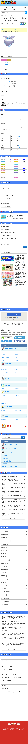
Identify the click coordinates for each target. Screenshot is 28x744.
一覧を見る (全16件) (6, 191)
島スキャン (3, 381)
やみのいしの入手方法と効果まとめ (9, 476)
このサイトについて (8, 727)
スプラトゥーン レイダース (7, 658)
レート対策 (16, 388)
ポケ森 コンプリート (6, 688)
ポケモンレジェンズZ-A (7, 666)
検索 (26, 12)
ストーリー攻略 (5, 591)
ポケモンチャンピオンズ (7, 669)
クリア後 (16, 360)
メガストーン (16, 400)
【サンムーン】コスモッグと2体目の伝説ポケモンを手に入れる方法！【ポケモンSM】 (12, 514)
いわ (9, 59)
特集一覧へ (24, 288)
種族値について (5, 152)
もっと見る (12, 518)
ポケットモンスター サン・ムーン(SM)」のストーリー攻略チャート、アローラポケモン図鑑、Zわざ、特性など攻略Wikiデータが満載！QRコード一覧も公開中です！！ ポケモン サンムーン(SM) (14, 717)
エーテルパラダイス (5, 357)
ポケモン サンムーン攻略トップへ (12, 426)
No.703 (6, 62)
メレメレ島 (4, 604)
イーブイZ (3, 375)
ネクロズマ (16, 372)
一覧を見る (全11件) (6, 206)
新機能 (3, 556)
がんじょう (4, 126)
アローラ (18, 332)
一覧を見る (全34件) (6, 198)
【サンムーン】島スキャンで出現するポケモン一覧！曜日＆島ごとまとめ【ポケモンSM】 (12, 506)
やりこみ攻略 (5, 601)
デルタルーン (4, 683)
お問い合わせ (11, 729)
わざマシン (3, 400)
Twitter (16, 729)
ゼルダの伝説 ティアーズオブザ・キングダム (11, 677)
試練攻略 (4, 547)
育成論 (2, 388)
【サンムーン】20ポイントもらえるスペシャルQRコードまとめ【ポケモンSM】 (12, 510)
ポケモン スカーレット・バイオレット (10, 674)
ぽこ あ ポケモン (5, 660)
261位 (19, 149)
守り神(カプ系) (4, 369)
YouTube (19, 729)
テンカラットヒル (5, 81)
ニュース (3, 585)
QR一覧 (4, 9)
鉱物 (2, 94)
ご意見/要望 (15, 727)
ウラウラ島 (16, 354)
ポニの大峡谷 (4, 85)
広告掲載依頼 (5, 729)
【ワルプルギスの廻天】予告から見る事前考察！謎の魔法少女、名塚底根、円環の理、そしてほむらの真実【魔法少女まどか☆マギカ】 (13, 617)
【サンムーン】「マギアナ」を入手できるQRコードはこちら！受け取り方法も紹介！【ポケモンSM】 (12, 501)
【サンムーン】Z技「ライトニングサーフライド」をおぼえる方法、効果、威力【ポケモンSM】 (12, 480)
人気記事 (14, 9)
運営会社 (17, 728)
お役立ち (4, 594)
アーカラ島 (3, 354)
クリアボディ (4, 117)
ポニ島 (15, 357)
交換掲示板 (16, 419)
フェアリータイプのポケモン (8, 232)
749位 (19, 138)
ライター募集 (22, 728)
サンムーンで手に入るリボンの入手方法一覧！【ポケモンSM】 (12, 496)
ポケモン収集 (5, 598)
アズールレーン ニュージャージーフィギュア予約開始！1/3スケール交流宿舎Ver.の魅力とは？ (13, 639)
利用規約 (19, 727)
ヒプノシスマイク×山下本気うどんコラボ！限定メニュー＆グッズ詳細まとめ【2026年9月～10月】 (13, 644)
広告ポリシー (12, 728)
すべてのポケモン (5, 226)
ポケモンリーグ (4, 360)
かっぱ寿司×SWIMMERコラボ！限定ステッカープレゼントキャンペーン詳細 (13, 634)
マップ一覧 (16, 395)
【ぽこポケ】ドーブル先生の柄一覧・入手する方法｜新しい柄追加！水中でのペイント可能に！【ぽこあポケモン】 (13, 623)
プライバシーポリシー (6, 728)
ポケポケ (4, 672)
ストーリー (14, 7)
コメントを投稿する (14, 314)
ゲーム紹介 (4, 544)
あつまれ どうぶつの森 (7, 680)
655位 (19, 142)
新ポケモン (3, 410)
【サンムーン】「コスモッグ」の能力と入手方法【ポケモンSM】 (12, 484)
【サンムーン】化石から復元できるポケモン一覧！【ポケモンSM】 (12, 492)
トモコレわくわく (5, 663)
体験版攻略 (4, 569)
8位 (18, 145)
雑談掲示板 (3, 419)
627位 (19, 147)
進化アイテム (3, 403)
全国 (13, 332)
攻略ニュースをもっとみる (13, 649)
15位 (18, 140)
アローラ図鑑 (23, 7)
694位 (19, 136)
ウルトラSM (4, 7)
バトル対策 (4, 579)
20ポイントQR (17, 381)
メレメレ (23, 332)
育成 (3, 588)
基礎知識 (4, 575)
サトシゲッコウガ (4, 372)
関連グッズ (4, 563)
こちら (18, 317)
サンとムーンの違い (18, 410)
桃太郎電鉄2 (4, 685)
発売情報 (3, 537)
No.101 (6, 64)
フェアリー (4, 59)
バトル (3, 582)
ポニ (3, 334)
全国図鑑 (3, 395)
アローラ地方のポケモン (7, 229)
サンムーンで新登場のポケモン (8, 238)
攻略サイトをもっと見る (13, 692)
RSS (23, 729)
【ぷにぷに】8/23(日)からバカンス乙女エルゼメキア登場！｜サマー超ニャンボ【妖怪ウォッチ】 (13, 629)
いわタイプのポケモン (6, 235)
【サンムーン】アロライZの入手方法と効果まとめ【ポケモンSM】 (12, 488)
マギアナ (16, 369)
